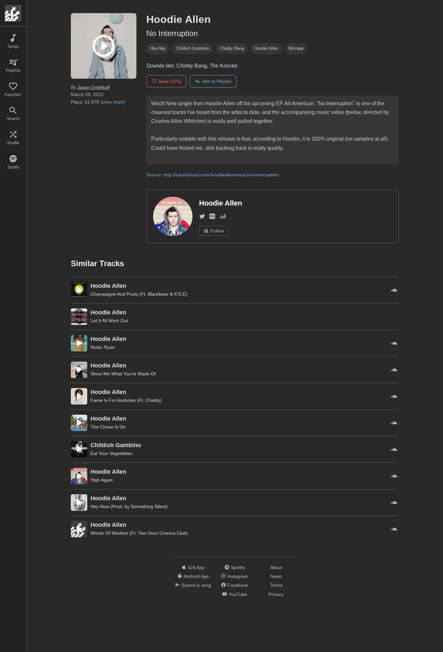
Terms (276, 585)
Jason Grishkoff (93, 87)
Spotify (238, 567)
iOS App (196, 567)
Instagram (237, 576)
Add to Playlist (216, 81)
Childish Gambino (192, 48)
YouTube (238, 594)
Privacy (276, 594)
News (276, 576)
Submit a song (196, 585)
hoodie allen (266, 48)
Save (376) (169, 81)
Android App (196, 576)
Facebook (238, 585)
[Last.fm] (212, 217)
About (276, 567)
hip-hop (157, 48)
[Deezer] (222, 217)
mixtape (296, 48)
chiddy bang (232, 48)
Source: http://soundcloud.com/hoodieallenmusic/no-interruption (212, 174)
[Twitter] (202, 217)
